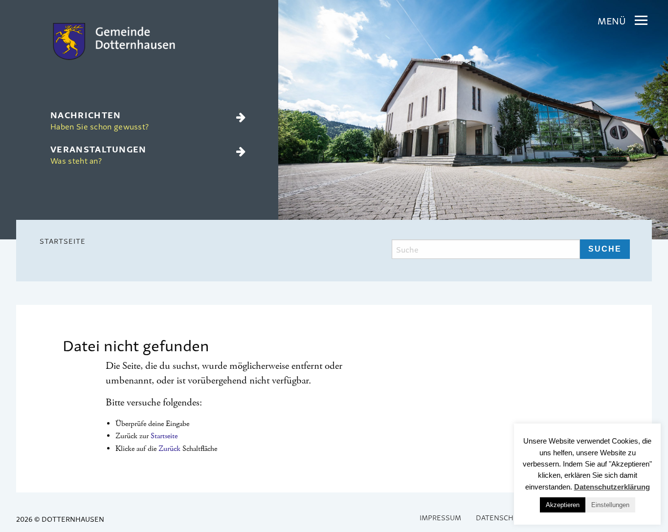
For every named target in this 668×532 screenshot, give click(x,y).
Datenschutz (501, 517)
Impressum (440, 517)
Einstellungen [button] (610, 505)
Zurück (169, 449)
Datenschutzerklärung (612, 487)
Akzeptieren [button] (562, 505)
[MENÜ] (641, 20)
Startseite (63, 240)
